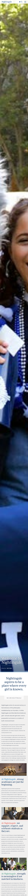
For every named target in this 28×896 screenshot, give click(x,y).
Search (22, 2)
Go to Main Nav (25, 1)
